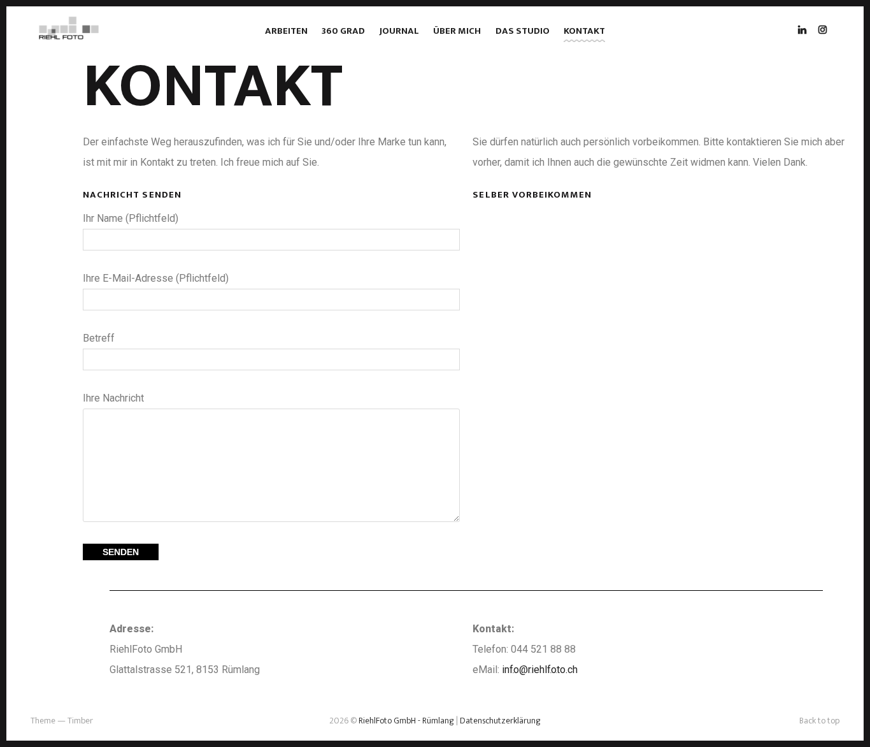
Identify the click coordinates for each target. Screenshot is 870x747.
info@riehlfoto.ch (540, 670)
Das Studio (523, 31)
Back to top (819, 720)
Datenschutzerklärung (500, 720)
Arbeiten (286, 31)
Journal (399, 31)
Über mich (457, 31)
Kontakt (584, 31)
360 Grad (343, 31)
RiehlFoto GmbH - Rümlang (405, 720)
